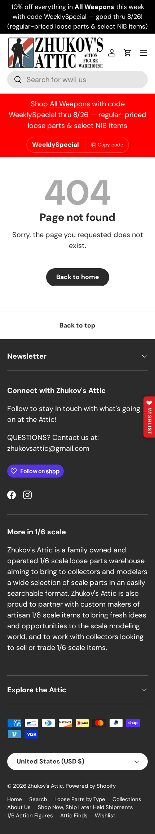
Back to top (77, 325)
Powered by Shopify (91, 786)
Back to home (77, 277)
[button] (128, 53)
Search (38, 799)
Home (14, 799)
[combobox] (77, 79)
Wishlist (105, 815)
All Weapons (70, 103)
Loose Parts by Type (79, 799)
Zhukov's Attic (45, 786)
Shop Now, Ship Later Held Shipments (85, 807)
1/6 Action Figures (30, 815)
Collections (126, 799)
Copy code (110, 144)
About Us (19, 807)
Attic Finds (74, 815)
